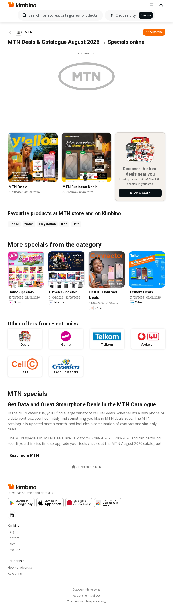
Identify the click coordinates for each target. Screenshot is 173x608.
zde (11, 443)
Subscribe (156, 32)
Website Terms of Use (87, 595)
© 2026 (86, 590)
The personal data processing (86, 601)
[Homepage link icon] (73, 467)
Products (14, 550)
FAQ (11, 532)
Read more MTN (24, 455)
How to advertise (20, 567)
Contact (13, 538)
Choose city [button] (126, 15)
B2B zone (15, 573)
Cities (12, 544)
